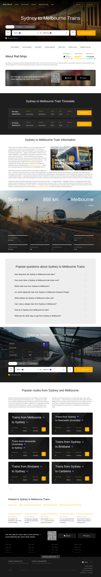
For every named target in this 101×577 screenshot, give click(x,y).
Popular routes (73, 47)
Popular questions (50, 47)
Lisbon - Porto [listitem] (8, 544)
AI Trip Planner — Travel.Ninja (86, 572)
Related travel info (85, 47)
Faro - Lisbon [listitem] (31, 549)
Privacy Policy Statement (87, 570)
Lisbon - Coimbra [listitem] (54, 549)
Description (38, 47)
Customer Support (89, 566)
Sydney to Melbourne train (42, 186)
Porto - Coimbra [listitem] (54, 552)
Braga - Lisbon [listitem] (31, 552)
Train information (27, 47)
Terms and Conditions (88, 568)
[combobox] (22, 33)
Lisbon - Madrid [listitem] (54, 547)
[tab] (14, 47)
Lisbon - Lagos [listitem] (8, 547)
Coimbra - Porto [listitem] (77, 552)
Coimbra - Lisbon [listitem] (77, 549)
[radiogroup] (20, 26)
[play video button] (72, 158)
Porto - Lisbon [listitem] (31, 544)
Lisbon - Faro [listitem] (8, 549)
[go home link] (7, 4)
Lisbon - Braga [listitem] (8, 552)
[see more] (44, 429)
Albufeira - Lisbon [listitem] (77, 544)
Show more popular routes (49, 556)
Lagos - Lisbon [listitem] (31, 547)
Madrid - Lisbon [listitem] (77, 547)
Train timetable (15, 47)
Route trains (61, 47)
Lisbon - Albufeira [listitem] (54, 544)
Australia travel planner (35, 165)
